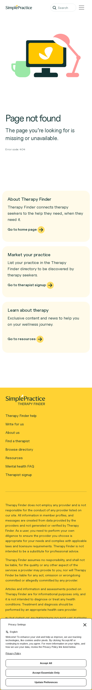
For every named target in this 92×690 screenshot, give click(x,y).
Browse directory (19, 449)
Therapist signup (18, 475)
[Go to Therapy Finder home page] (18, 7)
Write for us (14, 424)
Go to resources (22, 339)
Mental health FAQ (19, 466)
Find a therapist (17, 441)
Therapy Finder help (21, 416)
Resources (14, 458)
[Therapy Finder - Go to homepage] (44, 401)
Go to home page (23, 229)
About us (12, 432)
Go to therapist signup (27, 285)
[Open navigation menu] (81, 7)
